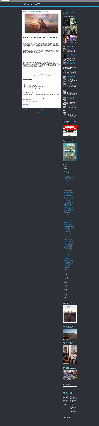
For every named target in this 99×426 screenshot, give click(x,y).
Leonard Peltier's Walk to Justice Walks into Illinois (69, 203)
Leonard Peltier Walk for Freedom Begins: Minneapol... (69, 265)
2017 (64, 285)
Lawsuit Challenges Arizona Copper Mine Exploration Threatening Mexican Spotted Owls (71, 98)
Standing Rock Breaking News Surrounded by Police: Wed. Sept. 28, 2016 (71, 84)
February (66, 277)
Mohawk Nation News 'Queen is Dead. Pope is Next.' (69, 235)
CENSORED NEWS (31, 4)
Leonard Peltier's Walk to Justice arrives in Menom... (69, 256)
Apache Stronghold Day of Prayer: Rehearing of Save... (69, 254)
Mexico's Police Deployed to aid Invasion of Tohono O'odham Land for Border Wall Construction (71, 63)
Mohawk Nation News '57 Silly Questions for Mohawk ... (68, 208)
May (65, 273)
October (66, 175)
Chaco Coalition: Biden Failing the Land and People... (69, 229)
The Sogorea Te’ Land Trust (30, 63)
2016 (64, 286)
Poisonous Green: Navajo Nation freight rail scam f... (69, 231)
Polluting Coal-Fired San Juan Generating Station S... (68, 182)
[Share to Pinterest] (36, 101)
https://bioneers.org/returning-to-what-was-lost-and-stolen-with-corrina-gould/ (38, 81)
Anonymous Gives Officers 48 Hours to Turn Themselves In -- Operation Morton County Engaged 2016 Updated (71, 55)
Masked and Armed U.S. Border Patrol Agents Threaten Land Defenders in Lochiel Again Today (72, 91)
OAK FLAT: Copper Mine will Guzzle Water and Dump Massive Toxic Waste (71, 113)
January (66, 278)
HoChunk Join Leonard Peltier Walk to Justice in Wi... (68, 242)
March (66, 275)
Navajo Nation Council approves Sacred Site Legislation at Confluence (71, 105)
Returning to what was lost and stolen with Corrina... (68, 212)
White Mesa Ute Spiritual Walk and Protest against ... (68, 188)
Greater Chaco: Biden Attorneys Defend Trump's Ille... (69, 178)
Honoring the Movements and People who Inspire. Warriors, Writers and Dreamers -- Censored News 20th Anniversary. (69, 12)
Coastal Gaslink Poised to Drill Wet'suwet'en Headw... (68, 220)
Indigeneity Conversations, (33, 73)
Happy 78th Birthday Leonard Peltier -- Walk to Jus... (68, 239)
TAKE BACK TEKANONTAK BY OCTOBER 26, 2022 (69, 196)
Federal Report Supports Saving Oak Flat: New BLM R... (69, 237)
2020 (64, 281)
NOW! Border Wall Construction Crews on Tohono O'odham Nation (71, 49)
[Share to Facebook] (35, 101)
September (66, 176)
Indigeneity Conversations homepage (51, 75)
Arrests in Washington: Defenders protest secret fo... (69, 201)
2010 (64, 294)
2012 (64, 291)
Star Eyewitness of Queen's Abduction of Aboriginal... (68, 246)
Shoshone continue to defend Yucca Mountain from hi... (68, 214)
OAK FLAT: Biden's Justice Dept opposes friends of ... (69, 233)
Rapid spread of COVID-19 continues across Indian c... (68, 259)
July (65, 270)
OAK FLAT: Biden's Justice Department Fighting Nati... (68, 248)
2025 (64, 167)
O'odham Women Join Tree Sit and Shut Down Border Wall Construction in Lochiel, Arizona (71, 71)
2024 (64, 168)
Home (42, 109)
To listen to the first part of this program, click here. (30, 58)
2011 (64, 293)
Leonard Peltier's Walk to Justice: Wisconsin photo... (69, 252)
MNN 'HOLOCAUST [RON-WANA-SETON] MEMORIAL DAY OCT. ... (69, 193)
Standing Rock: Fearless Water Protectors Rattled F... (69, 225)
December (66, 172)
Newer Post (25, 109)
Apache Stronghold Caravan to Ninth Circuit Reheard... (68, 263)
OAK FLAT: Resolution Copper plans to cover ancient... (68, 244)
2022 (64, 171)
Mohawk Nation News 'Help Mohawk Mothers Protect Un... (69, 223)
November (66, 173)
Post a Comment (26, 106)
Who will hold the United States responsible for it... (69, 186)
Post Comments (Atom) (43, 112)
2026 (64, 166)
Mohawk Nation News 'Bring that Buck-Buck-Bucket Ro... (69, 250)
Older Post (58, 109)
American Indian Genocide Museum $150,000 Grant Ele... (69, 191)
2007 (64, 298)
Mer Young (48, 94)
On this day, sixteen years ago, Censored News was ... (69, 180)
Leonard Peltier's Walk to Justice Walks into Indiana (69, 184)
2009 (64, 295)
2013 (64, 290)
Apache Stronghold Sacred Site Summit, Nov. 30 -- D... (69, 210)
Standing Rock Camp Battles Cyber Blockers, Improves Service (71, 77)
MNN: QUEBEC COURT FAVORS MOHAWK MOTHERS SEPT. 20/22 (69, 198)
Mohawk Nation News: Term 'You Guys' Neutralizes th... (69, 261)
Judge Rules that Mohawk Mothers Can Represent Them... (68, 205)
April (65, 274)
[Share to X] (34, 101)
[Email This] (32, 101)
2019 (64, 282)
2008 (64, 297)
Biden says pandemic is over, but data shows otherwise (69, 216)
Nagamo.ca (37, 98)
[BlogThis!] (33, 101)
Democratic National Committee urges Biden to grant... (69, 227)
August (66, 269)
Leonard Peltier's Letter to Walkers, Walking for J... (68, 218)
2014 (64, 289)
